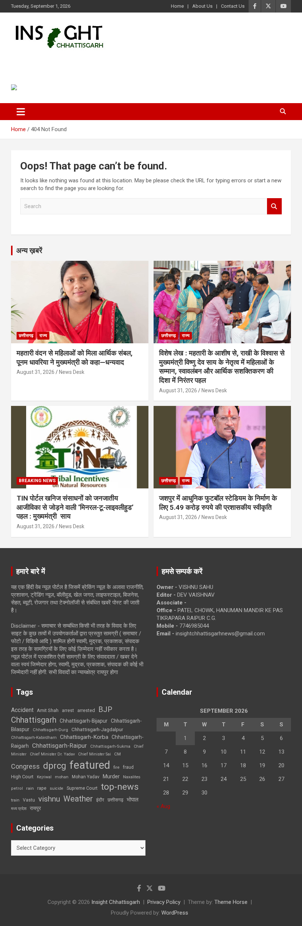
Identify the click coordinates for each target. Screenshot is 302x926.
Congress (25, 766)
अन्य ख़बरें (29, 250)
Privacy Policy (163, 902)
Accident (22, 709)
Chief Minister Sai (94, 754)
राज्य (43, 335)
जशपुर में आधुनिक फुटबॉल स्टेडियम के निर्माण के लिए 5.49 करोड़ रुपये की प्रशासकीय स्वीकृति (218, 503)
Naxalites (131, 776)
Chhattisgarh (33, 720)
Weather (78, 798)
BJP (105, 709)
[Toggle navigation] (21, 111)
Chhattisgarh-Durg (50, 729)
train (15, 800)
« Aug (163, 806)
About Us (202, 6)
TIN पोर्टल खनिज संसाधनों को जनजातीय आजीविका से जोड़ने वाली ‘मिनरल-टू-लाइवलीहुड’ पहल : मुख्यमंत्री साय (75, 507)
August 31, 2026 (36, 372)
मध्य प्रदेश (19, 808)
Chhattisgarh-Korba (84, 737)
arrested (86, 710)
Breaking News (37, 480)
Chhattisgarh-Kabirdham (34, 737)
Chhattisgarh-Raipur (59, 745)
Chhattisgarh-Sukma (110, 746)
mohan (62, 777)
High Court (22, 776)
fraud (128, 767)
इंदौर (100, 800)
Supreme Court (82, 788)
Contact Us (233, 6)
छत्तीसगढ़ (115, 800)
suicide (56, 788)
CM (117, 754)
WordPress (174, 912)
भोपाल (132, 799)
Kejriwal (44, 777)
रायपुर (35, 808)
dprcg (54, 766)
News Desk (71, 372)
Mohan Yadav (85, 776)
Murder (111, 776)
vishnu (49, 799)
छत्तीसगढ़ (26, 335)
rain (30, 788)
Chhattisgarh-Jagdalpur (97, 729)
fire (116, 767)
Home (177, 6)
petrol (17, 788)
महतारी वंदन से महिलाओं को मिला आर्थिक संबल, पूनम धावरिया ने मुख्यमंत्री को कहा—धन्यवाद (75, 357)
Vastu (29, 800)
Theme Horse (230, 902)
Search (274, 206)
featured (90, 765)
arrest (68, 710)
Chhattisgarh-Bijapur (84, 721)
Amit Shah (48, 710)
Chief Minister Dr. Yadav (52, 754)
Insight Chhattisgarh (78, 61)
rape (41, 788)
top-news (120, 786)
